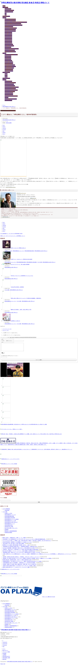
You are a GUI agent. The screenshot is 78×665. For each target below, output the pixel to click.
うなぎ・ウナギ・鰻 (9, 63)
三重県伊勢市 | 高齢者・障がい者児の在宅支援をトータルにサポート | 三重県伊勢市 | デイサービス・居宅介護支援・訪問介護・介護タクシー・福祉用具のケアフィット (36, 449)
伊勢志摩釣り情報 (6, 78)
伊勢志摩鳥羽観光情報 (9, 84)
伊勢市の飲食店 (8, 56)
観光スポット (5, 7)
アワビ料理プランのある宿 (10, 51)
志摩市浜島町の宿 (8, 39)
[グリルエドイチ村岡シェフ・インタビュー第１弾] (7, 402)
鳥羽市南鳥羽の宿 (8, 35)
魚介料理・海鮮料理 (9, 62)
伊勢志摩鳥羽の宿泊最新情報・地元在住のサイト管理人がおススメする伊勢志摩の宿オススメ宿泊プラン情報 (24, 424)
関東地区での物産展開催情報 (11, 99)
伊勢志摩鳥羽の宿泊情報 (10, 85)
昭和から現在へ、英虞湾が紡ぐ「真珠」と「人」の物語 (14, 537)
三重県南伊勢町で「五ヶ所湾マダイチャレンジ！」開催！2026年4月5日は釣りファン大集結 (22, 561)
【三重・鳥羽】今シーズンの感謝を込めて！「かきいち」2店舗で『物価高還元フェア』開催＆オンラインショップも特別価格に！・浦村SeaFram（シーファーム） (37, 553)
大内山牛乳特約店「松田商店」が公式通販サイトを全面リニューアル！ (17, 542)
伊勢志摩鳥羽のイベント (10, 91)
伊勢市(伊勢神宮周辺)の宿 (10, 31)
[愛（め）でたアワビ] (7, 417)
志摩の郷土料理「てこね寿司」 (11, 54)
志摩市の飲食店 (8, 59)
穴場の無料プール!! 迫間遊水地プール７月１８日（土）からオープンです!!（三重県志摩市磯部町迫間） (24, 539)
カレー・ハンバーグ (9, 69)
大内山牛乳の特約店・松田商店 (17, 286)
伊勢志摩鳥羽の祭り (9, 93)
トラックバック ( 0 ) (7, 328)
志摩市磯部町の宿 (8, 36)
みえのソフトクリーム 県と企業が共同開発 (20, 264)
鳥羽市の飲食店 (8, 57)
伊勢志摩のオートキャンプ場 (11, 28)
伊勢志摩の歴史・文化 (9, 10)
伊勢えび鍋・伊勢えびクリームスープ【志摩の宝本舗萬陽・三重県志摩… (26, 298)
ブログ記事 (39, 262)
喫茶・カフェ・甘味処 (9, 68)
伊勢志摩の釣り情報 (9, 94)
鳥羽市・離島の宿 (8, 34)
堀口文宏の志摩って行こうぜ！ (11, 96)
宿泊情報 (4, 17)
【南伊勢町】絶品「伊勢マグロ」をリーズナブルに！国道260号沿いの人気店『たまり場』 (22, 552)
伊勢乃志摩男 (9, 122)
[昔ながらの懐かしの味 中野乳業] (7, 410)
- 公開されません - (7, 340)
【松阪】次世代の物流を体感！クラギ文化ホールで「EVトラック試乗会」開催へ (19, 565)
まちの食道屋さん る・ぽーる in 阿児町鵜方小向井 (11, 233)
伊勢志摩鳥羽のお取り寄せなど (11, 90)
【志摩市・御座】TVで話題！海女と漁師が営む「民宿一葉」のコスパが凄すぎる (19, 564)
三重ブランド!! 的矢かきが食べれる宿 (13, 23)
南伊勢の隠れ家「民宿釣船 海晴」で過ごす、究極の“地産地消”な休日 (17, 559)
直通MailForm (33, 198)
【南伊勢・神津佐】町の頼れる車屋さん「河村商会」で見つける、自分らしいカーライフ (21, 556)
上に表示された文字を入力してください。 (10, 355)
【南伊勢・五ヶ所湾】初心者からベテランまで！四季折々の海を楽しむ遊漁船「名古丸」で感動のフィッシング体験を (27, 558)
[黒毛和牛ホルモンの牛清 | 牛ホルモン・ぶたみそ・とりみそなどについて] (7, 385)
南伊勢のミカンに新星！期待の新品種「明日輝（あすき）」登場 (16, 545)
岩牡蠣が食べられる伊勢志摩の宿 (12, 48)
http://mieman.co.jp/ (11, 187)
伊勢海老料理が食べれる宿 (10, 20)
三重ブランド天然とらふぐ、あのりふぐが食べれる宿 (16, 22)
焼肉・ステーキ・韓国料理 (10, 66)
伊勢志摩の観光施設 (9, 11)
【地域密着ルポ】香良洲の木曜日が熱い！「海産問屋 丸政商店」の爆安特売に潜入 (20, 546)
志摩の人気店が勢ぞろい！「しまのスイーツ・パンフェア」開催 (16, 567)
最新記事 (4, 79)
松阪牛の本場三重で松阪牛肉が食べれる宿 (13, 25)
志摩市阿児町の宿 (8, 38)
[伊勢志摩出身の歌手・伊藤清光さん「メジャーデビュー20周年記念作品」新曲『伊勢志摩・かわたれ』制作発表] (15, 376)
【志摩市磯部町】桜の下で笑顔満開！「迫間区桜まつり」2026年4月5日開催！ (19, 562)
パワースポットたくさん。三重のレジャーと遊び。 (12, 429)
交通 (6, 14)
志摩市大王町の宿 (8, 41)
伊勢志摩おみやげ (6, 72)
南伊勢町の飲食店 (8, 60)
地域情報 (6, 97)
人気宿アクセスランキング (10, 19)
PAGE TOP (2, 663)
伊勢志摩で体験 (8, 8)
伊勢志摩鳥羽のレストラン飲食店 (12, 87)
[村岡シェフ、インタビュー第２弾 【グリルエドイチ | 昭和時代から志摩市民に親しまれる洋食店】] (7, 394)
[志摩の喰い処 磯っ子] (7, 422)
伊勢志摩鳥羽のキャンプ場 (10, 88)
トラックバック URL (4, 337)
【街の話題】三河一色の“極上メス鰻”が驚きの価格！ (14, 543)
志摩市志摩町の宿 (8, 42)
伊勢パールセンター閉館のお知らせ (18, 247)
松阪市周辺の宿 (8, 47)
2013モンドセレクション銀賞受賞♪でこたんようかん (22, 275)
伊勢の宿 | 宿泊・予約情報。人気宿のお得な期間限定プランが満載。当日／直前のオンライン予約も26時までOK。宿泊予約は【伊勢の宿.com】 (31, 433)
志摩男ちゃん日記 (8, 81)
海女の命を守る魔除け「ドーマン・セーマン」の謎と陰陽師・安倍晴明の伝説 (19, 550)
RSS (3, 646)
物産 (6, 13)
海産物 (6, 73)
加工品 (6, 75)
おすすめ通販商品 (6, 508)
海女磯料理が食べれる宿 (10, 50)
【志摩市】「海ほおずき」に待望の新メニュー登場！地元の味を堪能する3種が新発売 (20, 549)
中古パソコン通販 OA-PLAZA (48, 596)
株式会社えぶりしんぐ (21, 193)
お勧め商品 (7, 510)
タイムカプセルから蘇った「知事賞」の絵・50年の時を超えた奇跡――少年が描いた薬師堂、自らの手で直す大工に (27, 540)
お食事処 (4, 53)
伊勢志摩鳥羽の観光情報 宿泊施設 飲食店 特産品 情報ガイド (20, 661)
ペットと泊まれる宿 (9, 26)
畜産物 (6, 76)
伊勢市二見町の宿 (8, 32)
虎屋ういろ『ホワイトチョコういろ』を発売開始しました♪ (12, 235)
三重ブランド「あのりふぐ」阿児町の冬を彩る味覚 (21, 259)
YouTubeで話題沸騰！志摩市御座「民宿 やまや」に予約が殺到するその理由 (19, 547)
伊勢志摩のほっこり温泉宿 (10, 29)
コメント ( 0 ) (6, 330)
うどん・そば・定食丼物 (10, 65)
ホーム (4, 5)
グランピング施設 (6, 16)
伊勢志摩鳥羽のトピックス (10, 82)
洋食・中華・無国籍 (9, 70)
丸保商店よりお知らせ (15, 320)
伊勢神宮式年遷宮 (8, 100)
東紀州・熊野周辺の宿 (9, 45)
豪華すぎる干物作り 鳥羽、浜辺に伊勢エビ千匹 (21, 309)
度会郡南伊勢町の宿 (9, 44)
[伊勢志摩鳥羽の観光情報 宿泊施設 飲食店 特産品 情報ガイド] (25, 3)
